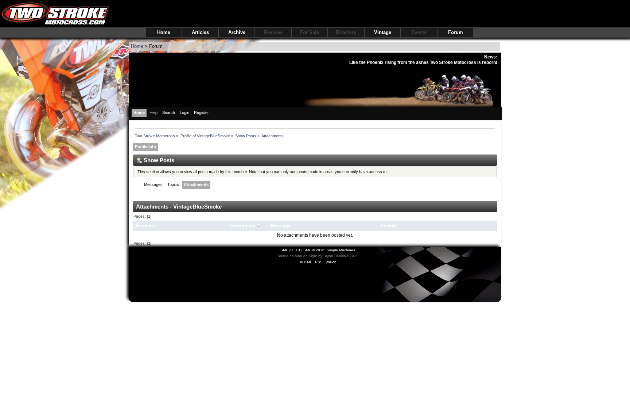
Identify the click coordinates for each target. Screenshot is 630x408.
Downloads (243, 225)
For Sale (309, 32)
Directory (346, 32)
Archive (236, 32)
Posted (388, 225)
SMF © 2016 (313, 250)
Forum (455, 32)
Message (281, 225)
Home (163, 32)
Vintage (382, 32)
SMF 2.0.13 (290, 250)
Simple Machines (341, 250)
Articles (200, 32)
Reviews (273, 32)
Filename (146, 225)
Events (419, 32)
